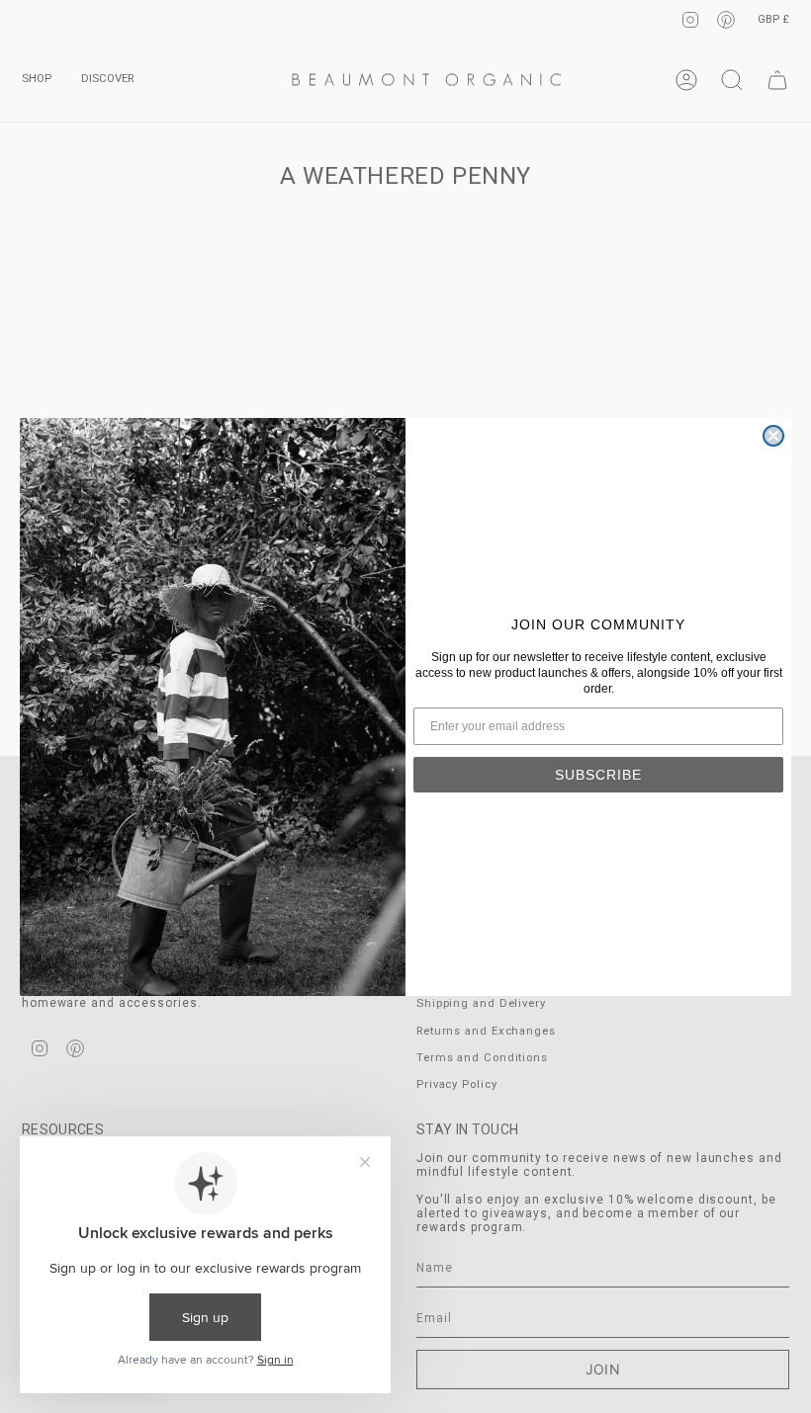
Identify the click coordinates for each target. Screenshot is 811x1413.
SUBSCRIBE (598, 775)
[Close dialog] (773, 436)
